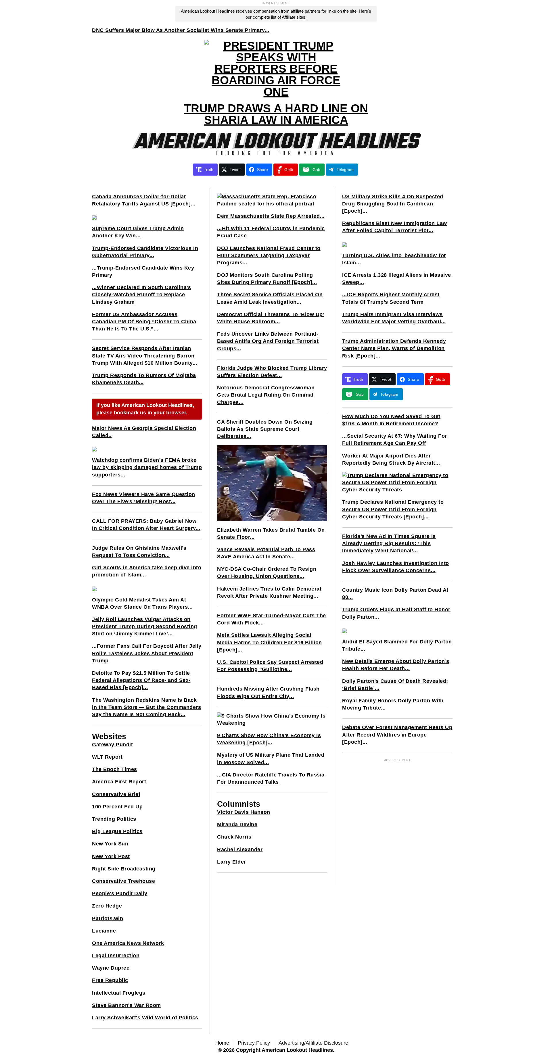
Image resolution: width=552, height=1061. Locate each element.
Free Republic (110, 980)
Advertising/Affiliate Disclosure (313, 1043)
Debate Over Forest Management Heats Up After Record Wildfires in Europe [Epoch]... (397, 734)
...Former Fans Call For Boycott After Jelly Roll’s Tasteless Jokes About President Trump (147, 653)
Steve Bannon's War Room (126, 1005)
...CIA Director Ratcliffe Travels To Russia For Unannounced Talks (271, 778)
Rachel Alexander (239, 849)
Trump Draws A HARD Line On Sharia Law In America (276, 114)
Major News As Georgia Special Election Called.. (144, 431)
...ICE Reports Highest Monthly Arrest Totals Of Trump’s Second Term (391, 298)
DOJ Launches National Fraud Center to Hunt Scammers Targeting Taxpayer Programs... (269, 255)
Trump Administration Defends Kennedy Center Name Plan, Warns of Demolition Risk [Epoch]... (394, 348)
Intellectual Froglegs (118, 993)
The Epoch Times (114, 769)
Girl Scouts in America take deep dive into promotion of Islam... (146, 571)
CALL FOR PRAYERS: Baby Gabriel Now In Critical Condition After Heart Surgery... (146, 524)
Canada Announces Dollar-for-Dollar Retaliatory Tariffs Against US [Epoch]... (143, 200)
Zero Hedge (107, 906)
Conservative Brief (116, 794)
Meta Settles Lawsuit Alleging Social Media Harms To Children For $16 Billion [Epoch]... (269, 642)
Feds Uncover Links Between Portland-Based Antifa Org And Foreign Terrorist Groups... (268, 341)
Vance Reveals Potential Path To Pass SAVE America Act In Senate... (266, 553)
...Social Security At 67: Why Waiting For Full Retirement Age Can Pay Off (394, 439)
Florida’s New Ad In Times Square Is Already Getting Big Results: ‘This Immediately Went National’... (389, 543)
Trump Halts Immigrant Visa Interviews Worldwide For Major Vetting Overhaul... (394, 318)
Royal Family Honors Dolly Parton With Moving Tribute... (393, 704)
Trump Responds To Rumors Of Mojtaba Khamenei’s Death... (144, 378)
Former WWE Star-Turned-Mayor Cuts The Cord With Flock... (271, 619)
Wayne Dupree (110, 968)
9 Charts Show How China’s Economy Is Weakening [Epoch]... (269, 739)
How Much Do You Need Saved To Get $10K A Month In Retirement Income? (391, 420)
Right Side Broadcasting (124, 869)
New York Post (111, 856)
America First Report (119, 782)
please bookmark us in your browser (141, 413)
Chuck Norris (234, 837)
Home (222, 1043)
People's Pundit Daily (119, 893)
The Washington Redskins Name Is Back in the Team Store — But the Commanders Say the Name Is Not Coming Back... (146, 707)
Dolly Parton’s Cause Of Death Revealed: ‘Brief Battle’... (395, 684)
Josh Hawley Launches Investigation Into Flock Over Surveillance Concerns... (395, 566)
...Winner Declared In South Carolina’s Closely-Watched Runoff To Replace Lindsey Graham (141, 295)
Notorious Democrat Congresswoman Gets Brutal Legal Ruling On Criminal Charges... (266, 395)
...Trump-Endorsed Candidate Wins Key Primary (143, 271)
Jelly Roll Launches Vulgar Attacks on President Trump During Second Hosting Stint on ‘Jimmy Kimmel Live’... (144, 626)
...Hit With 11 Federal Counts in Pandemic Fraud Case (271, 232)
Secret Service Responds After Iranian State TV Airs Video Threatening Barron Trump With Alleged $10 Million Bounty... (144, 355)
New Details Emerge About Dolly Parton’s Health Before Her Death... (395, 664)
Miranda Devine (237, 824)
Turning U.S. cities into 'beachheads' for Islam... (394, 259)
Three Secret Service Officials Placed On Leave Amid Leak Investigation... (270, 298)
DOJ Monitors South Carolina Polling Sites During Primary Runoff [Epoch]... (267, 278)
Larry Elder (231, 862)
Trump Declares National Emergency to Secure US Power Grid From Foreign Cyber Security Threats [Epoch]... (393, 509)
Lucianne (104, 931)
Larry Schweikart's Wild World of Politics (145, 1017)
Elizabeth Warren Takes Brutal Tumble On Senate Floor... (271, 533)
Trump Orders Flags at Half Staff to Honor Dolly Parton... (396, 613)
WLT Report (107, 757)
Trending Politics (114, 819)
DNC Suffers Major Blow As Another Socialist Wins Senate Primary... (180, 30)
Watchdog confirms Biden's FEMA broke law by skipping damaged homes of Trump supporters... (147, 467)
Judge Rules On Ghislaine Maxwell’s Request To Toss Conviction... (139, 551)
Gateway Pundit (112, 744)
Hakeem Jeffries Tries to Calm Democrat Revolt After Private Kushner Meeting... (269, 592)
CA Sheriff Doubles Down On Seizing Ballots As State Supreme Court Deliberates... (265, 429)
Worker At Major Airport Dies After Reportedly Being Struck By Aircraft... (391, 459)
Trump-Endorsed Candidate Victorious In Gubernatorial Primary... (145, 251)
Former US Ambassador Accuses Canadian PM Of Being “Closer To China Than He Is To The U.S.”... (144, 322)
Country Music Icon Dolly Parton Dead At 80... (395, 593)
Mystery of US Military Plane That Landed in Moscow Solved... (270, 758)
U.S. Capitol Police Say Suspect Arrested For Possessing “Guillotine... (270, 665)
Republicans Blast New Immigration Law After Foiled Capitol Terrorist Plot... (394, 226)
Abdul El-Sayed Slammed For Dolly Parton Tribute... (397, 645)
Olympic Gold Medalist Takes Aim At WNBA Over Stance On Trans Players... (142, 603)
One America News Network (128, 943)
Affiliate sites (293, 17)
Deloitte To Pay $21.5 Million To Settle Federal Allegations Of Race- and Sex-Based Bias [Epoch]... (141, 680)
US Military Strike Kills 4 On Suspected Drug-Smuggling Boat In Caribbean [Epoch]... (392, 204)
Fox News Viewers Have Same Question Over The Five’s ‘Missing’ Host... (143, 497)
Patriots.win (107, 918)
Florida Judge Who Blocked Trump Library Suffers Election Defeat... (272, 371)
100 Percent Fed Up (117, 807)
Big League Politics (117, 831)
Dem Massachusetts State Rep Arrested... (271, 216)
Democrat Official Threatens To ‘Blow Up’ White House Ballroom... (270, 318)
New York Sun (110, 844)
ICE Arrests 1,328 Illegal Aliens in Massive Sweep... (396, 278)
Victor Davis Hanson (243, 812)
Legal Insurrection (115, 955)
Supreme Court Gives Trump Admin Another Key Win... (138, 232)
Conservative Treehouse (123, 881)
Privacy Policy (254, 1043)
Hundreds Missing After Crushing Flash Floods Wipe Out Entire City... (268, 692)
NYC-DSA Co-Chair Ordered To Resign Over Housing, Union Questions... (266, 572)
